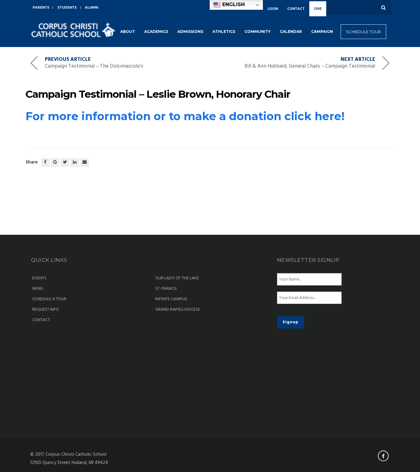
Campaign (322, 31)
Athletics (223, 31)
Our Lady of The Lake (177, 278)
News (37, 289)
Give (318, 9)
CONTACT (296, 9)
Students (67, 8)
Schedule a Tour (49, 299)
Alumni (91, 8)
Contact (41, 320)
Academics (156, 31)
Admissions (190, 31)
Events (39, 278)
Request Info (45, 310)
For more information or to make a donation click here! (185, 116)
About (127, 31)
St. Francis (166, 289)
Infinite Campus (171, 299)
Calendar (291, 31)
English (233, 4)
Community (257, 31)
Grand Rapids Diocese (177, 310)
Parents (41, 8)
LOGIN (272, 9)
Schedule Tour (363, 31)
